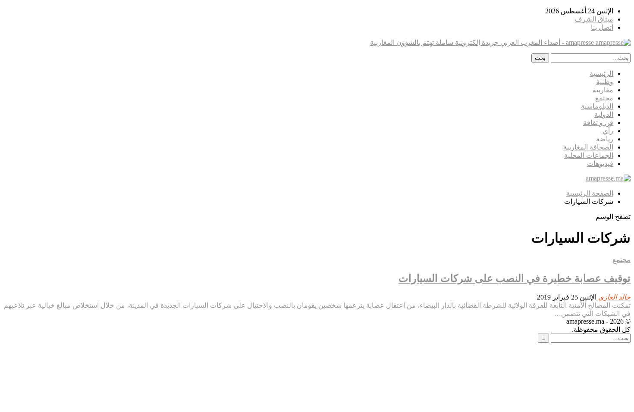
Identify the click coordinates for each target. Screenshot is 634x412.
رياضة (604, 139)
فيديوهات (600, 163)
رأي (608, 130)
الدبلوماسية (597, 106)
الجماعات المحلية (588, 155)
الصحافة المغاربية (588, 147)
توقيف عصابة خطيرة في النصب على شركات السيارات (515, 278)
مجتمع (604, 98)
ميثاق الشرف (594, 19)
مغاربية (603, 90)
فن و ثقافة (598, 122)
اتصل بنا (602, 27)
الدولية (603, 114)
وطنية (604, 81)
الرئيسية (601, 73)
